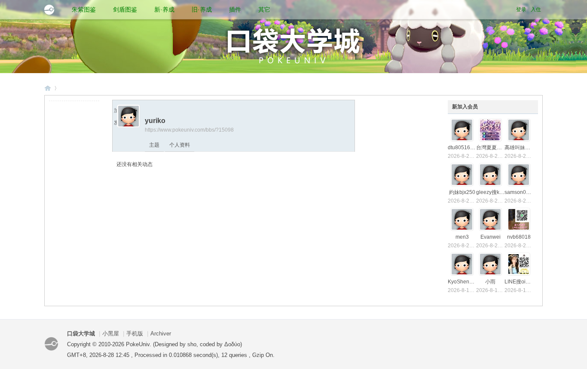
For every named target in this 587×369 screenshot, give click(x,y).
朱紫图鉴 (84, 9)
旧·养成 (202, 9)
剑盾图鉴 (125, 9)
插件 (235, 9)
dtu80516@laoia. (468, 148)
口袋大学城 (47, 88)
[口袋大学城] (49, 9)
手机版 (134, 333)
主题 (154, 145)
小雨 (490, 282)
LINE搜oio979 (521, 282)
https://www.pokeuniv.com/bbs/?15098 (189, 130)
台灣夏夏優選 (491, 148)
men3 (462, 237)
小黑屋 (110, 333)
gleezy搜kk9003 (495, 192)
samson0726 (519, 192)
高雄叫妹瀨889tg (524, 148)
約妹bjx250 (462, 192)
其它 (264, 9)
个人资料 (179, 145)
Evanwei (490, 237)
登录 (521, 9)
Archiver (160, 333)
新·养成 (164, 9)
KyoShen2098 (464, 282)
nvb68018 (519, 237)
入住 (536, 9)
